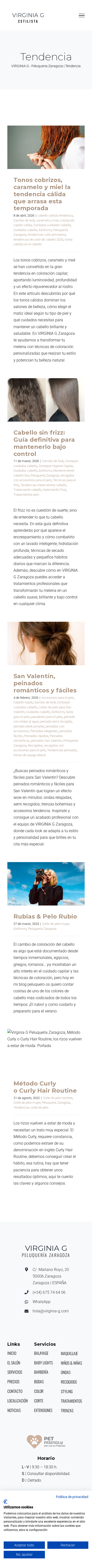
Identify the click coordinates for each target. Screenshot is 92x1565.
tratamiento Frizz (54, 489)
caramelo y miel (47, 220)
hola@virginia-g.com (51, 1311)
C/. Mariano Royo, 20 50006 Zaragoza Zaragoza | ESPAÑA (51, 1276)
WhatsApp (42, 1301)
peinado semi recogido (56, 721)
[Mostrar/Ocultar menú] (82, 15)
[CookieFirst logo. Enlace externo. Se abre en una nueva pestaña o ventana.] (5, 1502)
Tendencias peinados (62, 750)
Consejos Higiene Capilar (56, 466)
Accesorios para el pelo (57, 697)
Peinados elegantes (44, 731)
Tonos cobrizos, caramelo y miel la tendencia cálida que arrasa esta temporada (45, 147)
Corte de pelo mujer (55, 924)
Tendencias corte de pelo (30, 1107)
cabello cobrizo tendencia (55, 215)
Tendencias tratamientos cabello (43, 485)
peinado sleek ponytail (28, 726)
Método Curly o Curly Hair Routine (45, 1051)
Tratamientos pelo (26, 494)
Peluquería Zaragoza (45, 475)
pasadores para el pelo (46, 717)
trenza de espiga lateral (29, 755)
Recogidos (35, 745)
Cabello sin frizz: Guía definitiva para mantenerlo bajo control (45, 400)
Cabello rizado (23, 702)
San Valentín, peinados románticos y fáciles (45, 643)
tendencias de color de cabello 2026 (38, 239)
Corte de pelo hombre (58, 1098)
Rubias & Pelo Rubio (45, 884)
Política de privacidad (72, 1497)
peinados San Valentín (46, 740)
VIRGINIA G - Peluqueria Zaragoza (37, 66)
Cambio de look (24, 220)
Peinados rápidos (36, 736)
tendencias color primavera (47, 234)
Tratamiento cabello (27, 489)
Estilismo (45, 230)
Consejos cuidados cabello (52, 225)
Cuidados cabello (25, 230)
